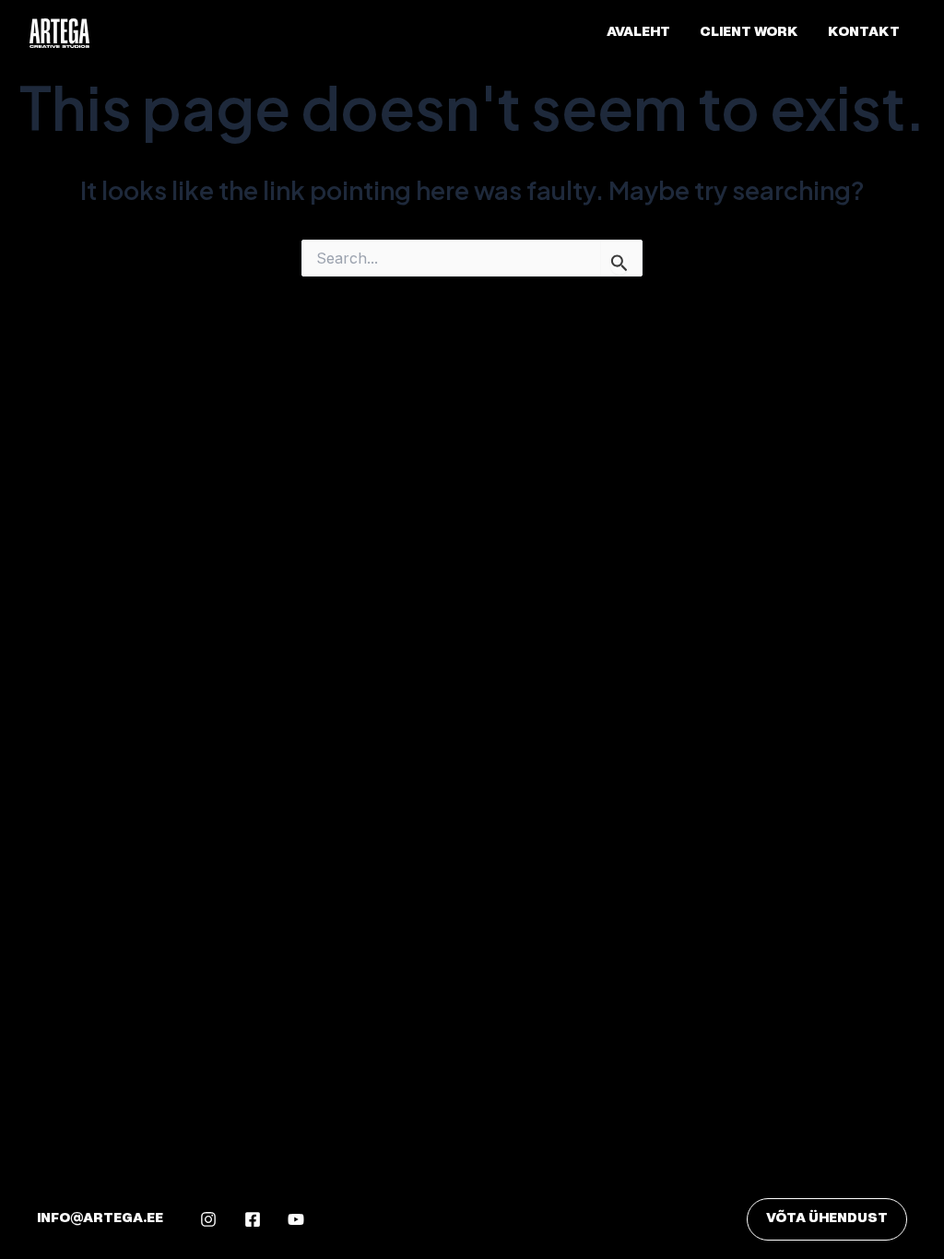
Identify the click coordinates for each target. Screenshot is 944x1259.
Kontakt (864, 33)
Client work (749, 33)
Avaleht (638, 33)
